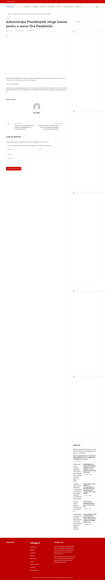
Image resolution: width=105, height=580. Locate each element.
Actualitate (27, 6)
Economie (35, 6)
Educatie (42, 6)
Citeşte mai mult (10, 99)
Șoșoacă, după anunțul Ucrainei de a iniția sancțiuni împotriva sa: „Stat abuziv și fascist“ (49, 126)
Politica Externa (68, 6)
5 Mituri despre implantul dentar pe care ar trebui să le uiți (89, 504)
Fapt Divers (51, 6)
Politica (59, 6)
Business (32, 550)
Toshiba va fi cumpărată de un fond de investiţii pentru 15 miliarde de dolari (24, 126)
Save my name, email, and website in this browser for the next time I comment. (30, 145)
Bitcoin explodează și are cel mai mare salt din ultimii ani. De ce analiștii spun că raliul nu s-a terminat (84, 457)
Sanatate (78, 6)
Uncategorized (34, 570)
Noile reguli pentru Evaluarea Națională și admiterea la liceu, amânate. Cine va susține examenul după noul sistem (89, 468)
